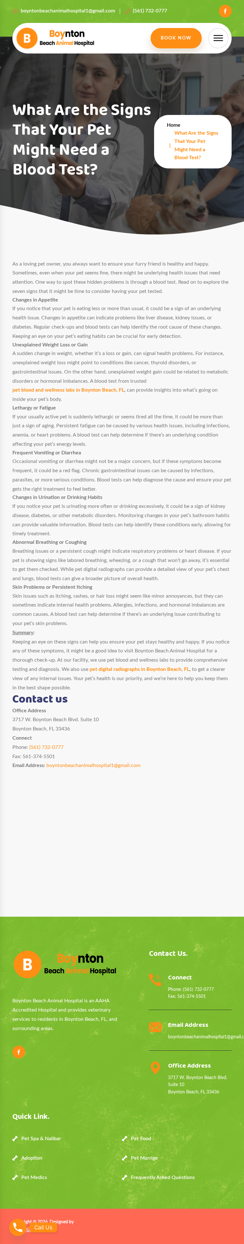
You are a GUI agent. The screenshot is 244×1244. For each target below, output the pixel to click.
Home (173, 125)
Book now (176, 38)
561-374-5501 (191, 996)
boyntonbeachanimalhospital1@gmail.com (68, 10)
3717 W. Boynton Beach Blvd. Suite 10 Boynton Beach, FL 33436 (197, 1085)
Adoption (31, 1158)
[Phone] (17, 1227)
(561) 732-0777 (150, 10)
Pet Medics (34, 1177)
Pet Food (141, 1138)
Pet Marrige (144, 1158)
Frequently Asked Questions (163, 1177)
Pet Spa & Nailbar (41, 1138)
